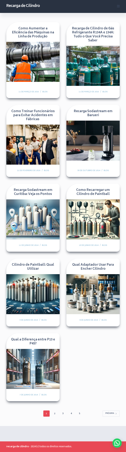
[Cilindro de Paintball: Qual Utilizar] (33, 294)
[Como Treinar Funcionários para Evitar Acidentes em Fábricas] (33, 145)
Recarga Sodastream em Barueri (93, 113)
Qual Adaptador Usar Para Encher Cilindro (93, 267)
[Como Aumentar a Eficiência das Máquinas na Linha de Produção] (33, 62)
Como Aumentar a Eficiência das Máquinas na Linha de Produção (33, 32)
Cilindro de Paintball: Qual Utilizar (33, 267)
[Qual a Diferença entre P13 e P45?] (33, 369)
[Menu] (118, 6)
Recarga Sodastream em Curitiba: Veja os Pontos (33, 192)
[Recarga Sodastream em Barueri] (93, 141)
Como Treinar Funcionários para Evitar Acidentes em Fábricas (33, 115)
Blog (44, 92)
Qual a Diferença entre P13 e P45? (33, 341)
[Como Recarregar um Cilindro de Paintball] (93, 219)
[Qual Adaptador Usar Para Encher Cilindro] (93, 294)
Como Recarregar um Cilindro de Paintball (93, 192)
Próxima (109, 413)
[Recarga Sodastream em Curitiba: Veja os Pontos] (33, 219)
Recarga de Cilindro (23, 6)
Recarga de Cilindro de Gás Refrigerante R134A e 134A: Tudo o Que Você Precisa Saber (93, 34)
